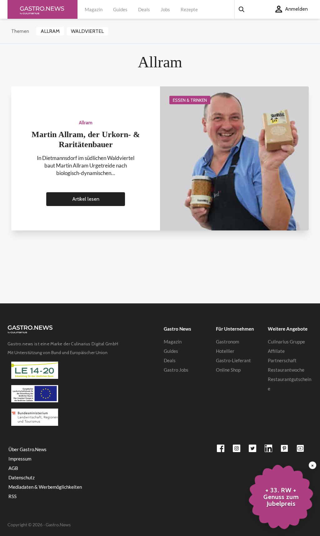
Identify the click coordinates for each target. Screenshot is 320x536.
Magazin (93, 9)
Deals (144, 9)
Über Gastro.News (27, 449)
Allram (50, 31)
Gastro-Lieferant (233, 360)
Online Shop (228, 370)
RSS (12, 496)
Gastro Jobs (176, 370)
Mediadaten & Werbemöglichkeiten (45, 487)
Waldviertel (87, 31)
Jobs (165, 9)
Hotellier (225, 351)
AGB (13, 468)
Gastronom (227, 341)
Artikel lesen (85, 199)
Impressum (19, 458)
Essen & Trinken (190, 100)
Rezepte (189, 9)
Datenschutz (21, 477)
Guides (120, 9)
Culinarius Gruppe (286, 341)
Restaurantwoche (286, 370)
